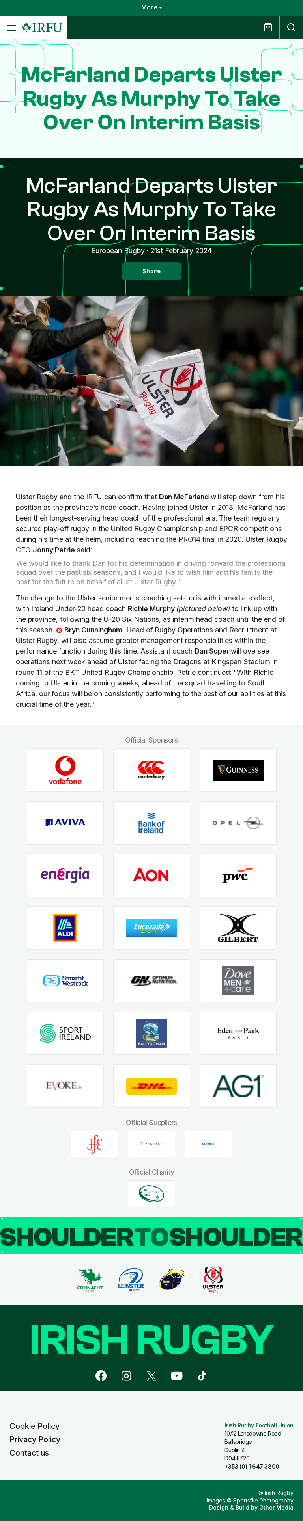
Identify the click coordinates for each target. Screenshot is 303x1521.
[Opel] (238, 822)
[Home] (42, 28)
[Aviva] (65, 822)
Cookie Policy (34, 1426)
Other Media (276, 1507)
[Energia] (65, 875)
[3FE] (95, 1144)
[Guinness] (238, 770)
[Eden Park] (238, 1033)
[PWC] (238, 875)
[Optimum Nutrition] (151, 980)
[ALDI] (65, 928)
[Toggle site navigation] (11, 27)
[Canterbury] (151, 770)
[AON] (151, 875)
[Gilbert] (238, 928)
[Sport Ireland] (65, 1033)
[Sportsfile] (208, 1144)
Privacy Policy (34, 1439)
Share (151, 271)
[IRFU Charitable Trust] (151, 1193)
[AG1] (238, 1086)
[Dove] (238, 980)
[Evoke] (65, 1086)
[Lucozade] (151, 928)
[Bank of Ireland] (151, 822)
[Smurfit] (65, 980)
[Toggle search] (291, 27)
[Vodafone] (65, 770)
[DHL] (151, 1086)
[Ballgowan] (151, 1033)
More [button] (149, 7)
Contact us (29, 1453)
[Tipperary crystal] (151, 1144)
